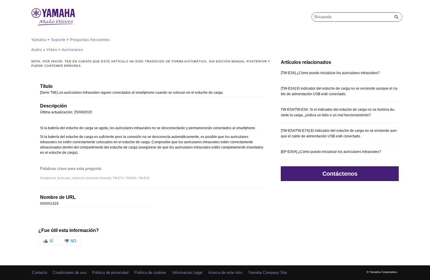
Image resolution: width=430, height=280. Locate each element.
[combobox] (351, 17)
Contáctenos (339, 173)
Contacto (39, 272)
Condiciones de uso (69, 272)
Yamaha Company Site (267, 272)
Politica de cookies (150, 272)
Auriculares (72, 50)
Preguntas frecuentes (90, 40)
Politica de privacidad (110, 272)
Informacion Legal (187, 272)
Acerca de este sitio (225, 272)
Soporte (58, 40)
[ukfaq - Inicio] (53, 16)
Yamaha (38, 40)
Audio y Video (44, 50)
